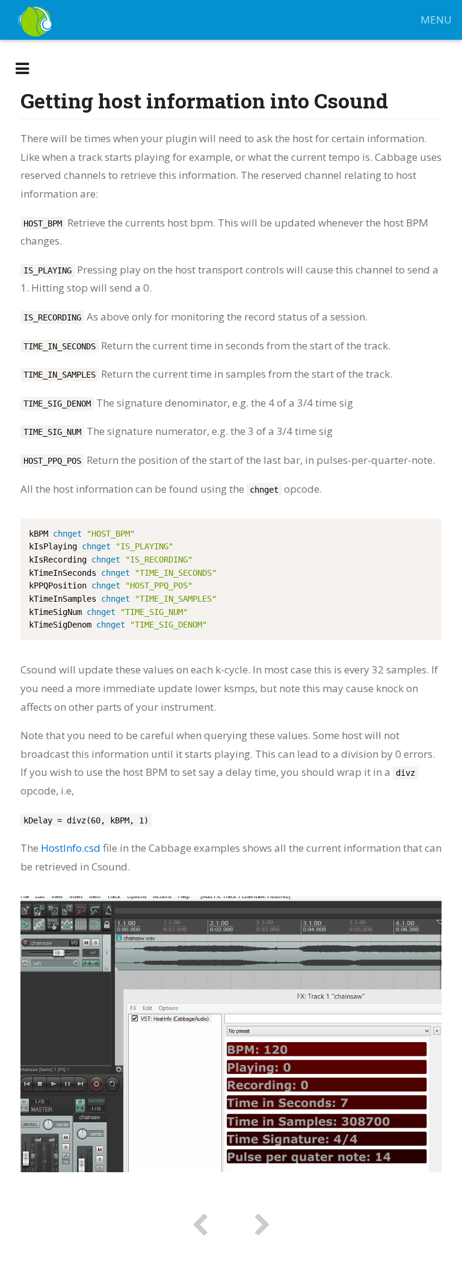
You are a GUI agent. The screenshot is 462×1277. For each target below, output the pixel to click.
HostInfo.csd (70, 848)
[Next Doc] (262, 1225)
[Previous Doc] (199, 1225)
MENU (436, 20)
